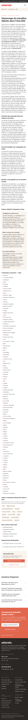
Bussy (4, 365)
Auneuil (5, 299)
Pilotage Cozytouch (19, 691)
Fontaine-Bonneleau (8, 390)
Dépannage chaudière (8, 529)
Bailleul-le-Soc (6, 363)
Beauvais (3, 105)
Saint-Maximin (6, 346)
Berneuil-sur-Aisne (7, 306)
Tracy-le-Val (6, 489)
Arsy (4, 361)
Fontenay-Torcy (7, 291)
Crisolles (5, 387)
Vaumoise (5, 374)
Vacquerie (5, 491)
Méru (4, 343)
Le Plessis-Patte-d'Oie (9, 394)
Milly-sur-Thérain (7, 471)
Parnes (5, 480)
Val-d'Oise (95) (5, 705)
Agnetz (5, 425)
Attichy (5, 429)
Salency (5, 414)
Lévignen (5, 460)
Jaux (4, 339)
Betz (4, 350)
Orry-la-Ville (6, 401)
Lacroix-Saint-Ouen (8, 453)
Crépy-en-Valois (7, 288)
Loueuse (5, 462)
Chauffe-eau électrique (20, 689)
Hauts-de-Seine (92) (6, 700)
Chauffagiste (11, 9)
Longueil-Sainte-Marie (8, 321)
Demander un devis (14, 564)
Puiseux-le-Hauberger (8, 405)
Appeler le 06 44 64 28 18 (14, 560)
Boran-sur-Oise (7, 330)
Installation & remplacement (10, 534)
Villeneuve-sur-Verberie (9, 493)
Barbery (5, 348)
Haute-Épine (6, 354)
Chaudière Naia (18, 679)
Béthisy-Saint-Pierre (8, 313)
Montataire (5, 473)
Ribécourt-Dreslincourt (8, 297)
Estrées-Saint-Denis (8, 337)
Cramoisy (5, 440)
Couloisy (5, 436)
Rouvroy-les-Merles (8, 328)
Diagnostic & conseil (8, 536)
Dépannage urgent (7, 527)
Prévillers (5, 357)
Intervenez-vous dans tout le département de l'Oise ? (9, 583)
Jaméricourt (6, 451)
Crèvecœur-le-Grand (8, 442)
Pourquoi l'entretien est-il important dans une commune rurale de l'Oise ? (12, 589)
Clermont (5, 385)
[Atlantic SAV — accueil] (6, 5)
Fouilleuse (5, 447)
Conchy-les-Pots (7, 359)
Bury (4, 381)
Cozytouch (4, 83)
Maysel (5, 467)
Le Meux (5, 458)
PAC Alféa (21, 45)
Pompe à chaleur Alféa (20, 682)
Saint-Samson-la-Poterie (9, 482)
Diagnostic (3, 688)
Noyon (4, 293)
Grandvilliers (6, 352)
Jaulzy (4, 315)
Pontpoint (5, 403)
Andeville (5, 427)
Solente (5, 484)
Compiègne (23, 70)
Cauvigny (5, 368)
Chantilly (23, 68)
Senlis (11, 105)
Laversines (6, 456)
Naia (12, 45)
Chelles (5, 434)
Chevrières (6, 335)
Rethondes (6, 409)
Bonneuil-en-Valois (7, 319)
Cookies (17, 703)
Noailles (5, 310)
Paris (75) (3, 698)
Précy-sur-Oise (7, 317)
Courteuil (5, 438)
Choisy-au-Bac (7, 370)
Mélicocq (5, 396)
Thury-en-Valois (7, 416)
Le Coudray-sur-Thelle (8, 341)
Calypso (14, 78)
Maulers (5, 464)
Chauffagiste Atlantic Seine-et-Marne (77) (13, 546)
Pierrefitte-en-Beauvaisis (9, 326)
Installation (3, 686)
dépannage (18, 226)
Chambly (5, 286)
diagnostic (7, 108)
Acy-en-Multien (7, 423)
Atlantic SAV (4, 9)
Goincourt (5, 284)
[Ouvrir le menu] (25, 5)
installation (21, 197)
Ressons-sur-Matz (7, 407)
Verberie (5, 376)
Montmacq (6, 324)
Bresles (5, 431)
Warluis (5, 420)
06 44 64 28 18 (23, 1)
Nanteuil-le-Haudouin (8, 304)
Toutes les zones (5, 707)
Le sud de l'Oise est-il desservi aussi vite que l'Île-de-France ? (11, 600)
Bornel (4, 379)
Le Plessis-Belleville (8, 277)
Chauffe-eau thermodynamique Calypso (19, 686)
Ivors (4, 449)
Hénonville (5, 308)
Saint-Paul (5, 412)
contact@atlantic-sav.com (7, 669)
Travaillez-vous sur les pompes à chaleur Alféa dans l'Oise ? (10, 595)
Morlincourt (6, 475)
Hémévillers (6, 392)
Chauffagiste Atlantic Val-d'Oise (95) (12, 543)
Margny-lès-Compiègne (9, 332)
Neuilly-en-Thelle (7, 295)
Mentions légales (19, 697)
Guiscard (5, 302)
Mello (4, 469)
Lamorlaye (5, 372)
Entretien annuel (7, 531)
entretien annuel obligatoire (9, 51)
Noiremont (5, 478)
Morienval (5, 398)
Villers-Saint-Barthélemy (9, 418)
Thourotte (5, 486)
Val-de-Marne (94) (5, 702)
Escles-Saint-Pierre (8, 445)
